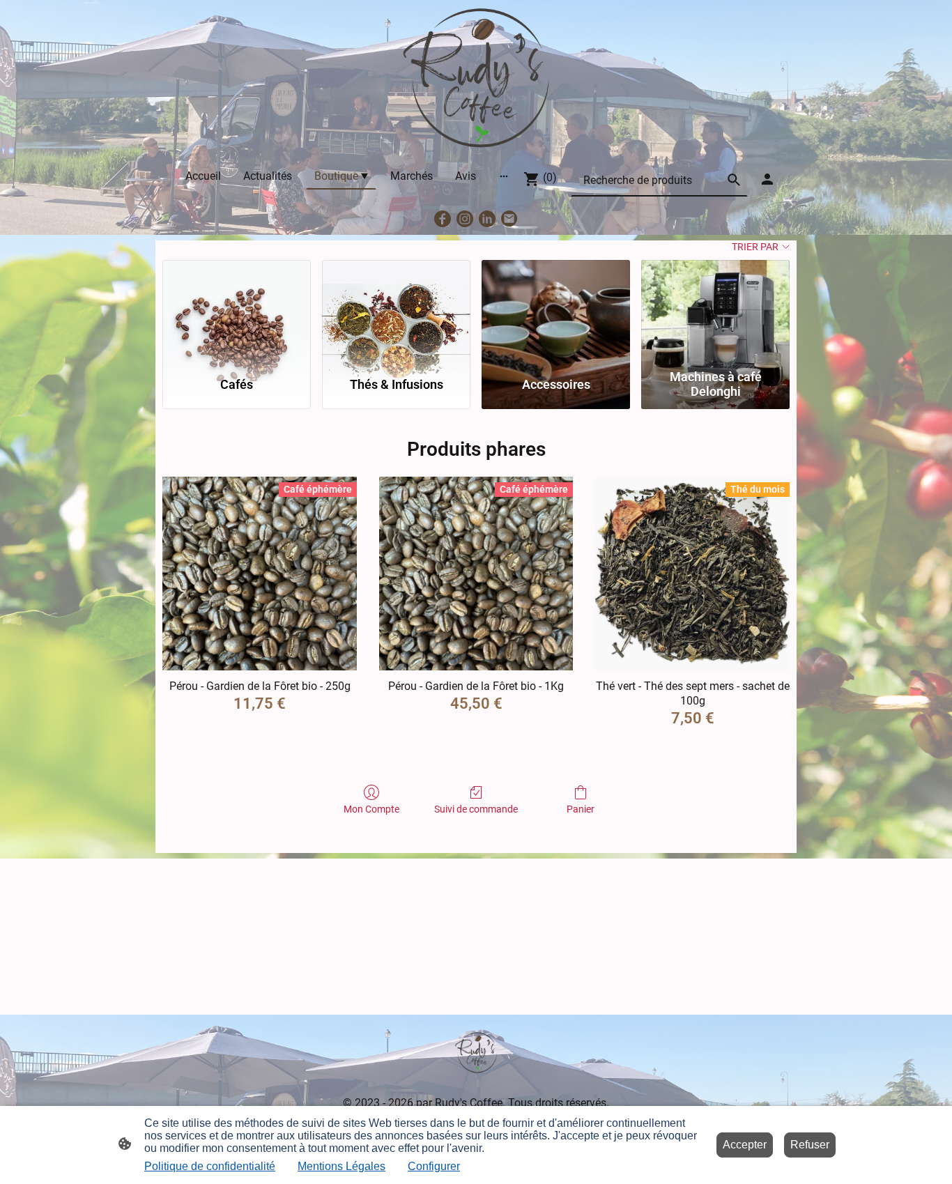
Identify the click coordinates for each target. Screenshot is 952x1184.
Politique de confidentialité (209, 1166)
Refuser (809, 1145)
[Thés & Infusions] (396, 311)
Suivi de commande (476, 809)
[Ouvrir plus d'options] (504, 175)
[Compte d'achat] (767, 179)
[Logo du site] (476, 78)
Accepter (745, 1145)
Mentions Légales (341, 1166)
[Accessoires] (556, 311)
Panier (580, 809)
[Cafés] (236, 311)
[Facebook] (442, 218)
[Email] (509, 218)
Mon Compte (371, 809)
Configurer (434, 1166)
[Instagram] (464, 218)
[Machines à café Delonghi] (715, 311)
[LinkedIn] (487, 218)
